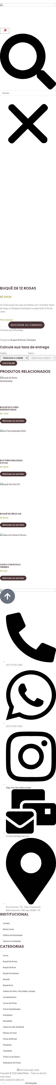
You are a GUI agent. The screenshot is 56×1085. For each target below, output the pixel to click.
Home (5, 955)
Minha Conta (8, 929)
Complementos (9, 997)
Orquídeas (7, 1051)
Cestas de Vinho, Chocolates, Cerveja (19, 991)
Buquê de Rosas (18, 340)
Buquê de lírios (9, 967)
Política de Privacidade (12, 935)
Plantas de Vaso (10, 1033)
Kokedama (7, 1015)
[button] (28, 62)
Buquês (6, 979)
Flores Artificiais (10, 1039)
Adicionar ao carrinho (26, 325)
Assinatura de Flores (12, 1063)
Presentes (7, 1045)
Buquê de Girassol (11, 973)
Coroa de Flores (10, 1003)
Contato (6, 923)
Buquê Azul (8, 985)
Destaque (31, 340)
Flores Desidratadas (11, 1009)
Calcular (8, 363)
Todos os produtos (11, 1057)
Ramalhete (7, 1021)
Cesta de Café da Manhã (13, 1027)
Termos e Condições (12, 941)
